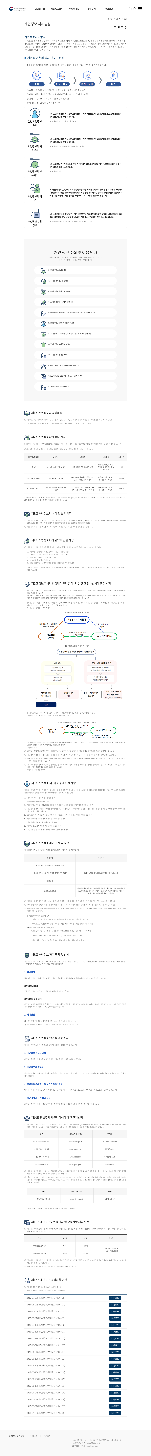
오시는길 (34, 1436)
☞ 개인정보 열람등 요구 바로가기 (38, 607)
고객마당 (109, 9)
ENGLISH (47, 1436)
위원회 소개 (40, 9)
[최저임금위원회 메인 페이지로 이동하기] (17, 9)
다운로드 (115, 1297)
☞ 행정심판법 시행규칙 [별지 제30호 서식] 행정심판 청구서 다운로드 (51, 1208)
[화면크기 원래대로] (118, 27)
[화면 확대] (115, 27)
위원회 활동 (74, 9)
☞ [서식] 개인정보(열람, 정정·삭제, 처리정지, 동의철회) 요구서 (49, 715)
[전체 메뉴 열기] (140, 8)
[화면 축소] (122, 27)
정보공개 (92, 9)
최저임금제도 (57, 9)
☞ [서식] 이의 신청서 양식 (36, 769)
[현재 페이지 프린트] (126, 27)
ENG (132, 9)
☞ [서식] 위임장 (32, 747)
